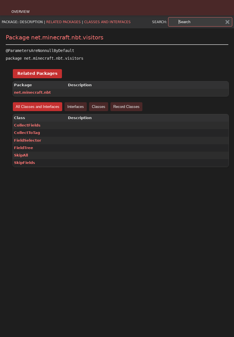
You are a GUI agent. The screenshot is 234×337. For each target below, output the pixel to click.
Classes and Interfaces (107, 22)
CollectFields (27, 125)
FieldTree (23, 148)
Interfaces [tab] (75, 107)
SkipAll (21, 155)
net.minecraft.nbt (32, 92)
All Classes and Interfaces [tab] (37, 107)
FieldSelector (27, 140)
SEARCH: (159, 22)
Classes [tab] (98, 107)
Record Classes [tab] (126, 107)
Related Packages (63, 22)
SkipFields (24, 163)
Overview (20, 12)
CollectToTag (27, 133)
